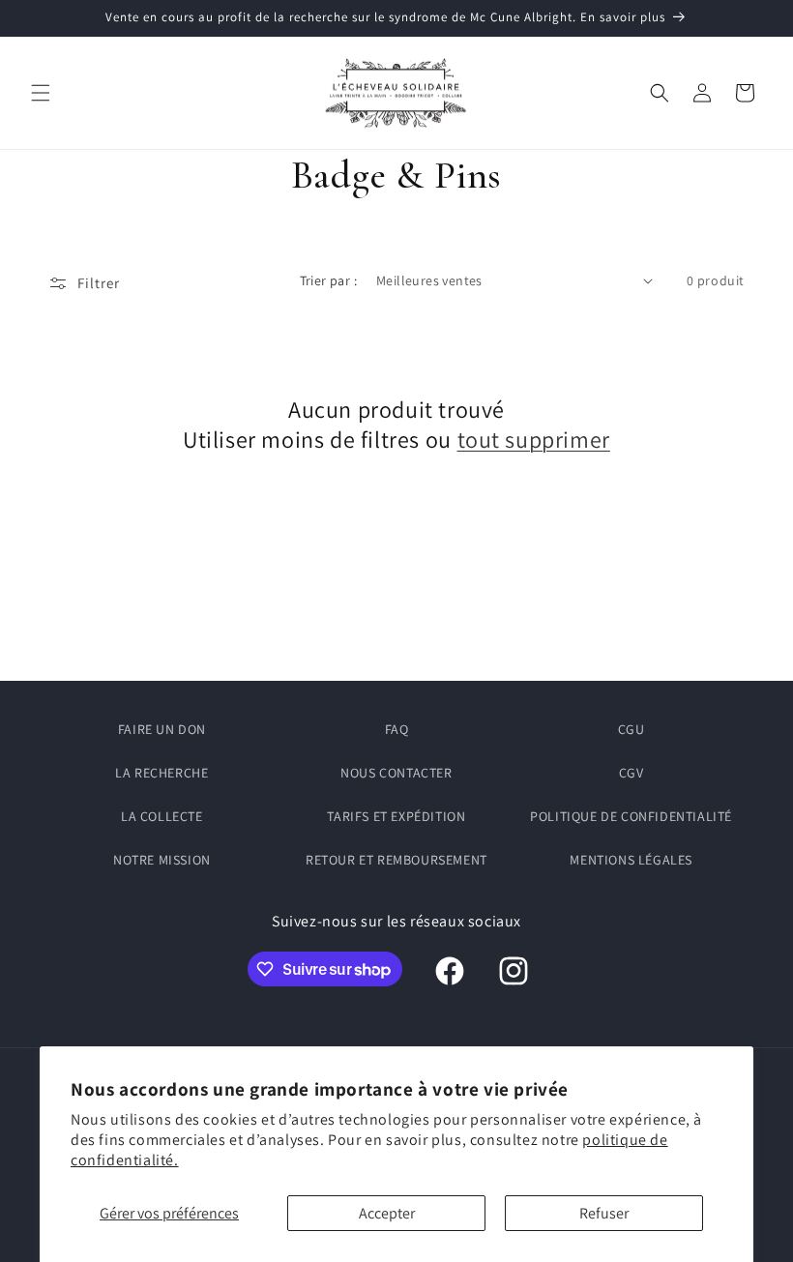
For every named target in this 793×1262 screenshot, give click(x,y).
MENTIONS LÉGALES (631, 859)
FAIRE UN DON (162, 729)
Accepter (387, 1213)
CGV (631, 772)
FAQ (397, 729)
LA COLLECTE (162, 816)
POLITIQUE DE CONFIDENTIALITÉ (631, 816)
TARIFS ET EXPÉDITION (396, 816)
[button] (40, 93)
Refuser (604, 1213)
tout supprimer (533, 440)
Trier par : (328, 280)
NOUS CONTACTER (396, 772)
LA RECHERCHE (161, 772)
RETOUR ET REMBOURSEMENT (396, 859)
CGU (631, 729)
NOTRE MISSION (162, 859)
